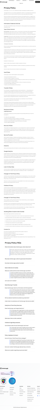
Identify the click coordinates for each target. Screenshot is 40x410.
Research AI (2, 393)
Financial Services (22, 391)
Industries (21, 386)
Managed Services (30, 399)
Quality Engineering (30, 391)
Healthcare (21, 393)
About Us (21, 3)
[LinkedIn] (37, 395)
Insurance (21, 395)
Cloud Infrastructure (30, 397)
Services (28, 386)
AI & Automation (29, 395)
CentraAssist (12, 387)
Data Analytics (29, 393)
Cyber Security (29, 400)
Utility (20, 388)
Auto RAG (11, 391)
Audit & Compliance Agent (4, 391)
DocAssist (1, 388)
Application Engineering (31, 388)
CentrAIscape (2, 386)
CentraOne (11, 394)
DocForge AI (12, 389)
